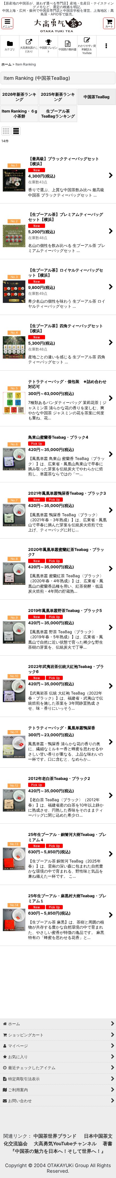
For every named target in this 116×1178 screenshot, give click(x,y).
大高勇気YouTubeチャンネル (65, 1143)
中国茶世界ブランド (56, 1136)
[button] (7, 23)
